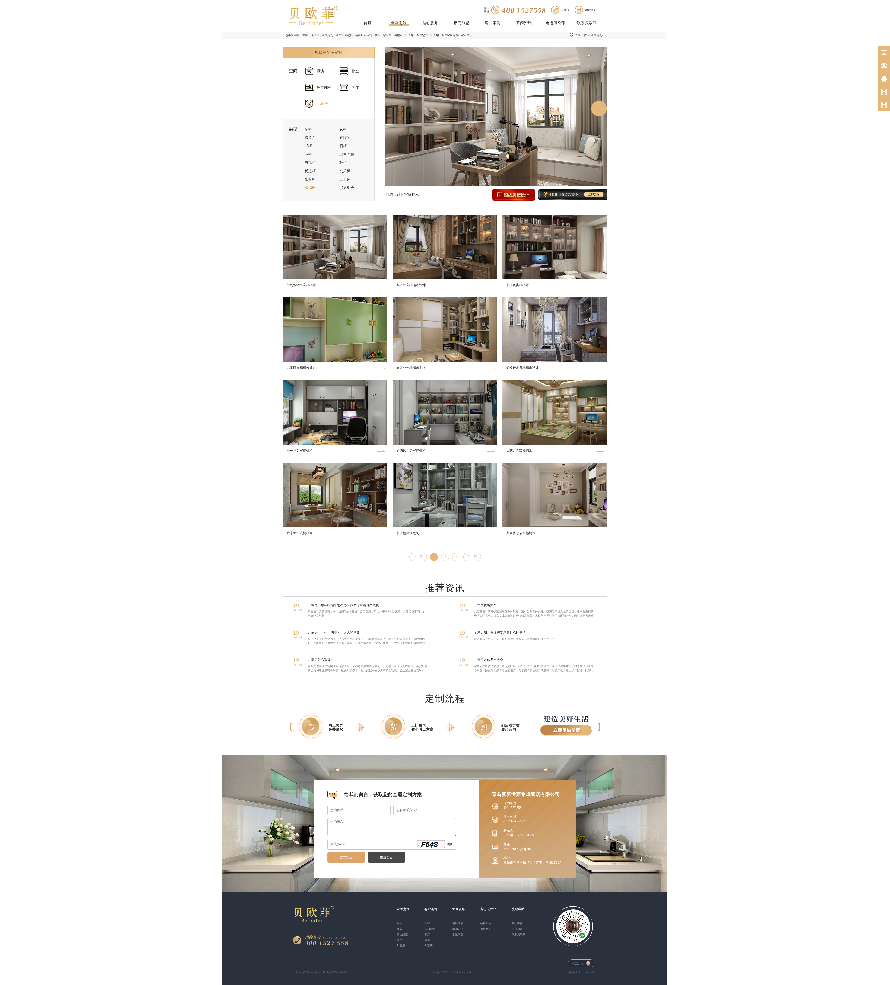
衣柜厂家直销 (383, 35)
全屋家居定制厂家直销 (455, 35)
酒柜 (343, 146)
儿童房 (322, 104)
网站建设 (574, 972)
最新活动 (457, 923)
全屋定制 (399, 23)
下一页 (472, 557)
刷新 (450, 844)
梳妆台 (310, 138)
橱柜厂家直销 (363, 35)
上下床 (344, 179)
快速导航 (518, 909)
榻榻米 (315, 35)
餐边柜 (310, 171)
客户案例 (493, 23)
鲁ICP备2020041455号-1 (456, 972)
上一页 (418, 557)
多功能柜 (324, 87)
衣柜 (305, 35)
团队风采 (485, 929)
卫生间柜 (346, 154)
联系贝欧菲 (587, 23)
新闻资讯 (524, 23)
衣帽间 (344, 138)
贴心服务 (430, 23)
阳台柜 (310, 179)
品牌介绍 (485, 923)
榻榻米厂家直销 (404, 35)
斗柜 (308, 154)
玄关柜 (344, 171)
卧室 (355, 71)
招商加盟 (461, 23)
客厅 (355, 87)
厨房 (320, 71)
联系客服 (577, 963)
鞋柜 (343, 163)
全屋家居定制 (344, 35)
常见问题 (457, 934)
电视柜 (310, 163)
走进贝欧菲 (555, 23)
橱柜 (297, 35)
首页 (368, 23)
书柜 (308, 146)
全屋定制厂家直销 (427, 35)
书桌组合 (346, 188)
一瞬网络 (588, 972)
